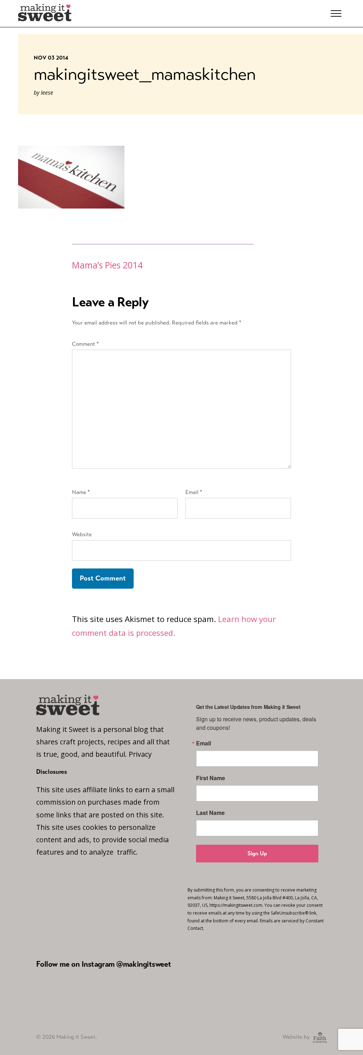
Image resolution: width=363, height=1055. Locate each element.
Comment (85, 343)
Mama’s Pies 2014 (107, 265)
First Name (210, 778)
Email (193, 492)
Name (81, 492)
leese (47, 92)
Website (82, 534)
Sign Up (257, 853)
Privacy (140, 754)
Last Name (210, 813)
